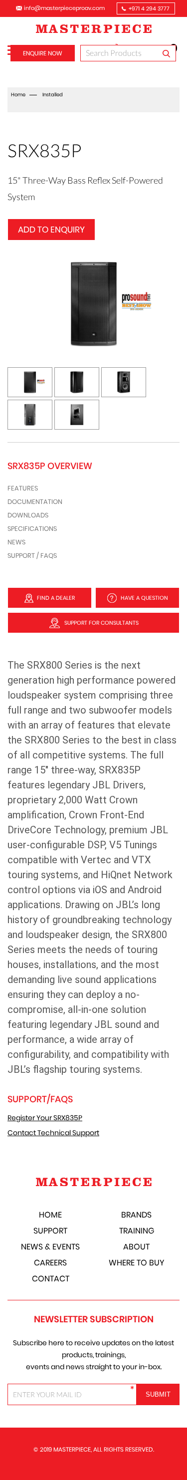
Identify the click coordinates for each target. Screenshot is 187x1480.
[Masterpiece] (94, 29)
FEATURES (22, 488)
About (136, 1246)
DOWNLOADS (27, 515)
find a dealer (56, 598)
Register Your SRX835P (44, 1118)
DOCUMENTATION (34, 501)
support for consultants (101, 623)
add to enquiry (51, 230)
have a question (144, 598)
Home (18, 94)
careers (50, 1262)
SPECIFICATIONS (32, 528)
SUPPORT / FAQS (32, 555)
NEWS (16, 542)
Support (50, 1230)
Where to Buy (136, 1262)
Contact (50, 1278)
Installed (52, 94)
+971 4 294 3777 (149, 8)
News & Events (50, 1246)
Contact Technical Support (53, 1133)
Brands (136, 1215)
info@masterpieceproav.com (64, 8)
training (136, 1230)
